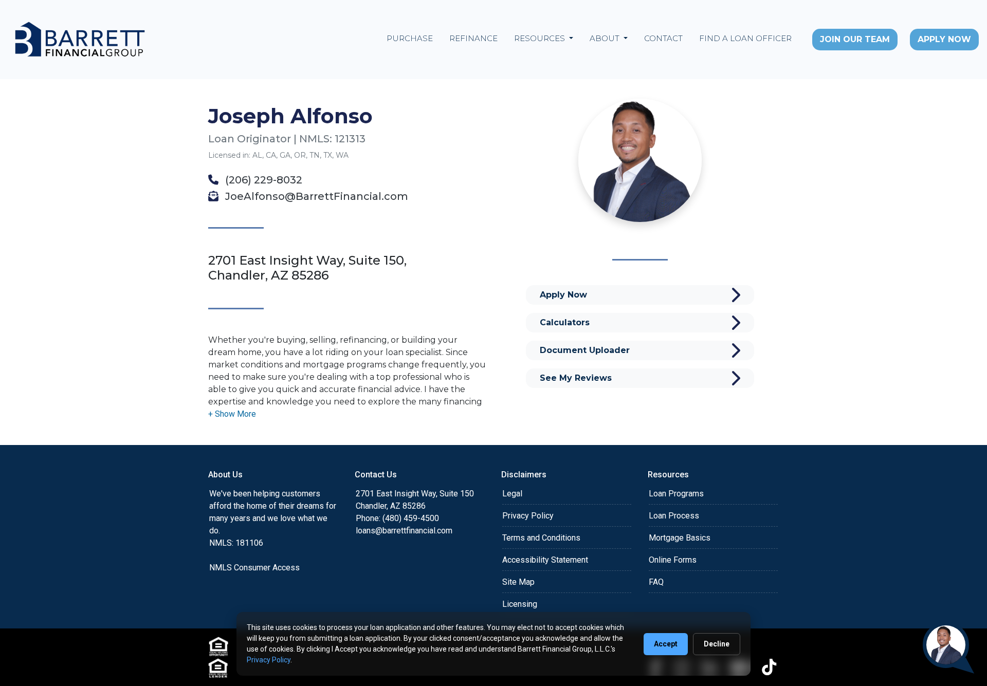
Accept (666, 644)
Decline (716, 644)
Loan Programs (676, 493)
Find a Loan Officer (745, 38)
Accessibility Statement (545, 560)
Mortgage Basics (679, 538)
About (606, 38)
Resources (540, 38)
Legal (512, 493)
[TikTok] (769, 667)
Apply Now (944, 39)
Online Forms (673, 560)
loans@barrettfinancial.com (404, 530)
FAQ (656, 582)
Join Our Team (855, 39)
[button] (232, 414)
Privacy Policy (528, 516)
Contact (663, 38)
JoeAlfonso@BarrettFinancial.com (315, 196)
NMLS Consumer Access (254, 567)
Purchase (410, 38)
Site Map (518, 582)
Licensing (519, 604)
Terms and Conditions (541, 538)
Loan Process (674, 516)
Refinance (473, 38)
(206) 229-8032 (262, 180)
